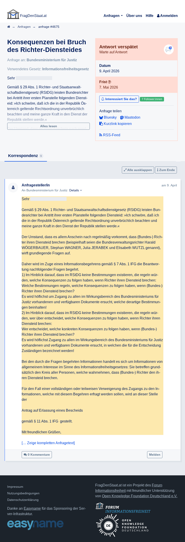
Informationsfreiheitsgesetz (65, 69)
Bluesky (110, 117)
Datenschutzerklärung (23, 500)
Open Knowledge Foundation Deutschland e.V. (139, 496)
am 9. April (169, 185)
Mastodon (132, 117)
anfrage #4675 (48, 26)
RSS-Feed (111, 135)
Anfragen (112, 16)
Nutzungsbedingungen (23, 493)
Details (74, 190)
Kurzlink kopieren (117, 124)
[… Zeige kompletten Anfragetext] (48, 443)
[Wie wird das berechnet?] (109, 82)
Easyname (32, 508)
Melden (154, 454)
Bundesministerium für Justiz (52, 60)
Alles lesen (48, 126)
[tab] (26, 156)
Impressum (15, 486)
